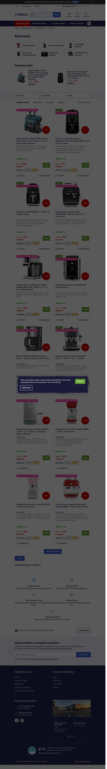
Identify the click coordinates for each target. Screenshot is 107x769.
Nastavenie (26, 388)
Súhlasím (80, 381)
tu (60, 382)
